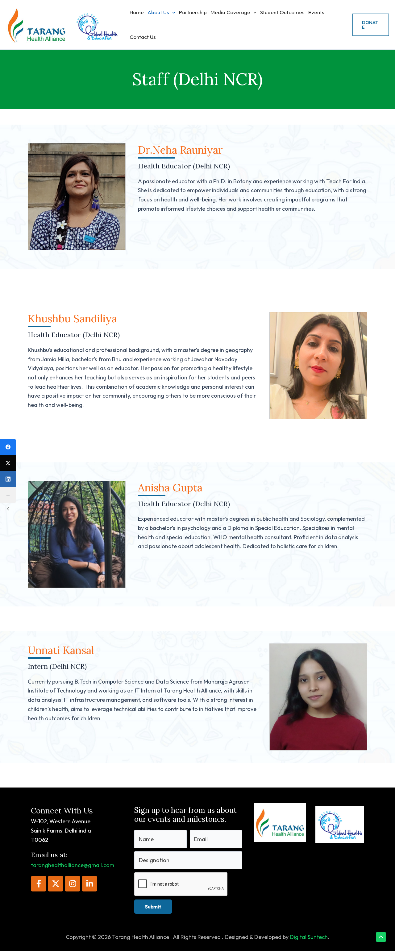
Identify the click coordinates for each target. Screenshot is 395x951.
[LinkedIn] (8, 479)
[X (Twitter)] (8, 463)
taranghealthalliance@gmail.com (72, 865)
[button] (172, 12)
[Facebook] (8, 447)
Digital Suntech (309, 937)
